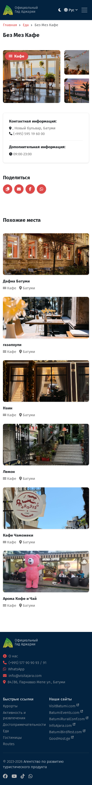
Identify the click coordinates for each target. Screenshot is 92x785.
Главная (10, 25)
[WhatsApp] (30, 776)
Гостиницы (12, 737)
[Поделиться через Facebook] (30, 189)
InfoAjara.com (61, 725)
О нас (13, 656)
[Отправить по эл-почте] (19, 189)
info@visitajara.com (25, 675)
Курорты (10, 706)
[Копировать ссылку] (7, 189)
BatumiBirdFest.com (66, 732)
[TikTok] (23, 776)
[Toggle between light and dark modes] (59, 10)
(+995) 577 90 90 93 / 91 (27, 663)
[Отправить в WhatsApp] (41, 189)
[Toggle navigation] (84, 10)
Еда (26, 25)
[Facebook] (5, 776)
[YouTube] (14, 776)
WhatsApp (16, 669)
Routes (8, 744)
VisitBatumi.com (63, 706)
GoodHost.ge (60, 738)
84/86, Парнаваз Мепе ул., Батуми (36, 682)
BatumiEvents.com (64, 712)
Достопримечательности (23, 724)
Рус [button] (71, 10)
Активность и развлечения (14, 715)
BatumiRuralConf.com (67, 719)
